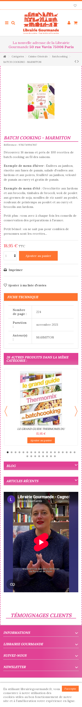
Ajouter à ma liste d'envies (27, 285)
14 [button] (59, 452)
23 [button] (43, 456)
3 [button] (15, 452)
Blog (11, 466)
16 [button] (67, 452)
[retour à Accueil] (4, 56)
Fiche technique (22, 297)
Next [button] (76, 411)
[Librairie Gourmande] (41, 23)
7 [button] (31, 452)
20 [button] (31, 456)
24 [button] (47, 456)
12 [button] (51, 452)
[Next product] (78, 61)
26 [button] (55, 456)
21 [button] (35, 456)
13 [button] (55, 452)
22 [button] (39, 456)
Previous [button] (6, 411)
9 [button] (39, 452)
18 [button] (74, 452)
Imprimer (15, 270)
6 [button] (27, 452)
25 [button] (51, 456)
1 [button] (8, 452)
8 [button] (35, 452)
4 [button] (19, 452)
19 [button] (27, 456)
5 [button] (23, 452)
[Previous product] (75, 61)
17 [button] (71, 452)
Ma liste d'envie (75, 6)
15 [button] (63, 452)
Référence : (11, 144)
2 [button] (11, 452)
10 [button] (43, 452)
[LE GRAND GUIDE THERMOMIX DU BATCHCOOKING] (41, 398)
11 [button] (47, 452)
